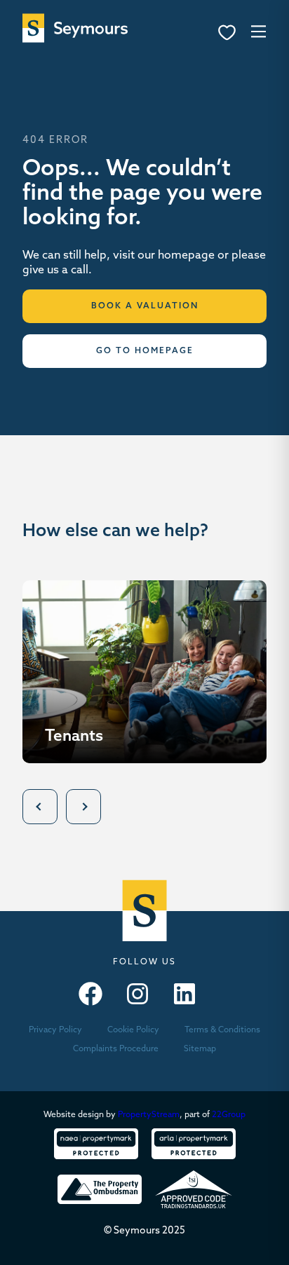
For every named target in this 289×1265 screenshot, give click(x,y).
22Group (229, 1115)
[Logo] (75, 28)
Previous (40, 806)
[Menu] (231, 34)
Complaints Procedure (116, 1049)
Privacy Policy (55, 1030)
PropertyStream (149, 1115)
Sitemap (200, 1049)
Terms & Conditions (222, 1030)
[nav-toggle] (256, 30)
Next (83, 806)
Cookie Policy (133, 1030)
